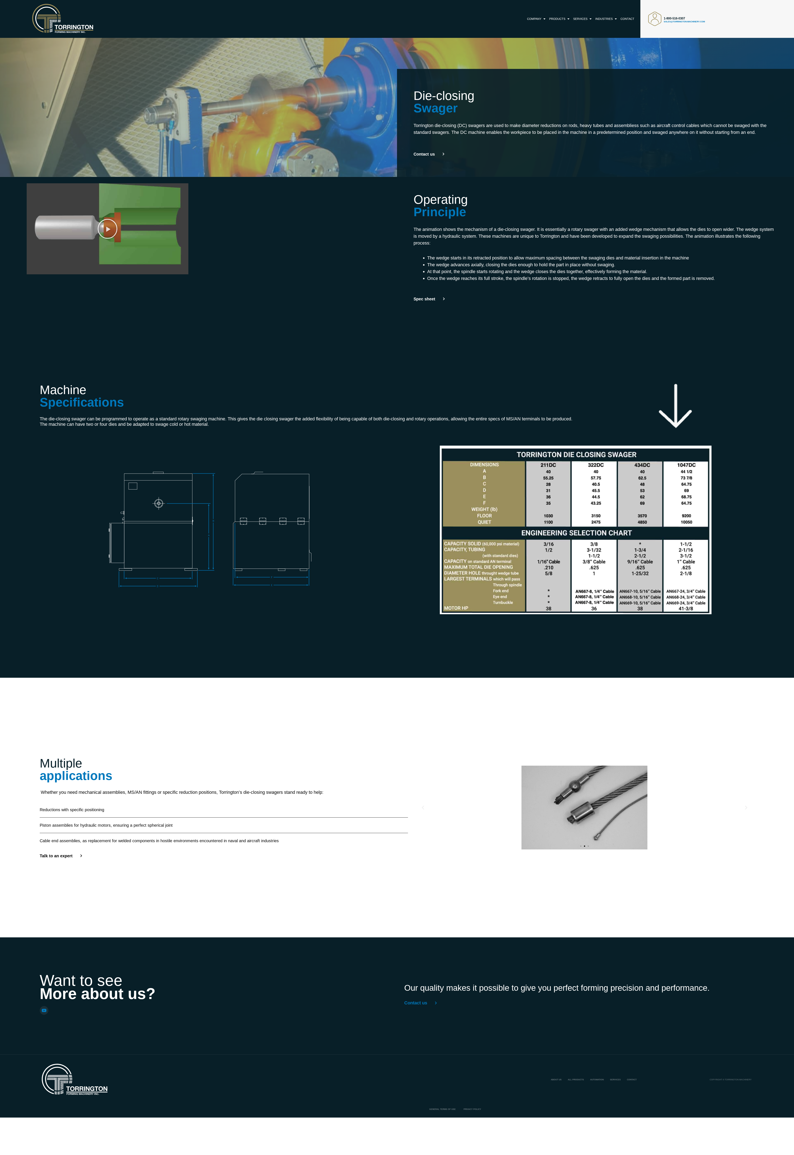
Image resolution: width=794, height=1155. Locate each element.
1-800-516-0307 (674, 18)
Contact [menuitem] (627, 18)
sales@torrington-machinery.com (684, 21)
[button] (107, 228)
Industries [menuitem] (604, 18)
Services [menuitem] (580, 18)
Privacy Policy (472, 1109)
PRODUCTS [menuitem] (557, 18)
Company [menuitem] (534, 18)
